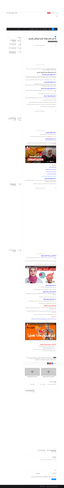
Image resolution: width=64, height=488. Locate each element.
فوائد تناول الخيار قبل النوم (12, 47)
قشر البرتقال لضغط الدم (31, 358)
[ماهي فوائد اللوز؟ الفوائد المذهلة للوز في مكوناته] (19, 84)
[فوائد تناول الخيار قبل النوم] (19, 49)
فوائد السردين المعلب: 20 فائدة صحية (12, 250)
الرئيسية (54, 34)
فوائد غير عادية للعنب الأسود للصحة (51, 171)
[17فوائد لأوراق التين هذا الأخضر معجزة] (19, 41)
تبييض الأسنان (39, 357)
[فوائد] (56, 16)
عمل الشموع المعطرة (35, 357)
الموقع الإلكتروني (38, 473)
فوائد (52, 34)
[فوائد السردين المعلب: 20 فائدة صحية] (19, 251)
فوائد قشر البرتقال (28, 357)
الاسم (55, 470)
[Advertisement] (32, 6)
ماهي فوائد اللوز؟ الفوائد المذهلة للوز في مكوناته (12, 52)
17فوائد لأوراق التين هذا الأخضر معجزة (13, 41)
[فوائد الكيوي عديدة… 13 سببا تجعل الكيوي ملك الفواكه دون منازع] (29, 386)
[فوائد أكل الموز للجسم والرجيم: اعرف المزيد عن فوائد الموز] (19, 150)
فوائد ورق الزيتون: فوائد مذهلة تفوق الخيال (12, 184)
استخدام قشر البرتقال (51, 357)
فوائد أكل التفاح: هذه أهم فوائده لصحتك (50, 169)
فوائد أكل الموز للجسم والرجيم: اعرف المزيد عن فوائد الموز (12, 118)
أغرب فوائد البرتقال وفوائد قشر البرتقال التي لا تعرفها (48, 176)
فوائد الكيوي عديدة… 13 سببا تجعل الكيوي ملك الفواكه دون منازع (29, 391)
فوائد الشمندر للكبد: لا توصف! (41, 450)
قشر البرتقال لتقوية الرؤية (49, 358)
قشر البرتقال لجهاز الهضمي (43, 358)
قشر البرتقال (54, 358)
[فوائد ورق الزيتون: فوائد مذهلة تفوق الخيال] (19, 216)
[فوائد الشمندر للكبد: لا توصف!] (40, 416)
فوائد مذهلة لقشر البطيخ (52, 167)
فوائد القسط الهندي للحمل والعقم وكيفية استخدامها (51, 451)
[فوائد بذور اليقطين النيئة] (19, 45)
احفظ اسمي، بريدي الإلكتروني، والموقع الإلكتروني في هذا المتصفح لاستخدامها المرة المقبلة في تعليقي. (43, 476)
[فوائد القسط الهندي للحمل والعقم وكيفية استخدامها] (51, 416)
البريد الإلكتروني (54, 473)
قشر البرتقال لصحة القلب (37, 358)
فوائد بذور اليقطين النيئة (12, 44)
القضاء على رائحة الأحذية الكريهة (44, 357)
